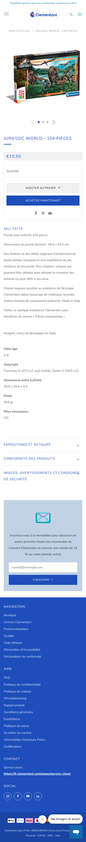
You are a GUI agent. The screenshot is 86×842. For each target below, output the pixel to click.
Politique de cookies (17, 691)
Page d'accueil (19, 31)
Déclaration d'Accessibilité (22, 650)
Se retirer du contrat (17, 733)
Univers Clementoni (17, 622)
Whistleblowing (15, 698)
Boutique (10, 615)
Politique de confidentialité (22, 684)
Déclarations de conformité (22, 656)
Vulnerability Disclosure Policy (24, 740)
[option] (43, 77)
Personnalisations (16, 629)
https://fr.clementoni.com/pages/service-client (37, 774)
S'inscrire (41, 580)
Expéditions (12, 719)
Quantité (12, 171)
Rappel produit (14, 705)
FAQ (7, 678)
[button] (39, 122)
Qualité (9, 636)
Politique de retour (16, 726)
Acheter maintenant (43, 200)
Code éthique (13, 643)
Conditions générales (18, 712)
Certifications (13, 746)
